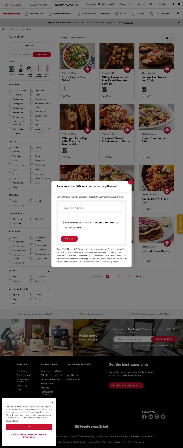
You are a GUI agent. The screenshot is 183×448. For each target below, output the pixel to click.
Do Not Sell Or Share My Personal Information (29, 435)
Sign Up (69, 239)
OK (29, 427)
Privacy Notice (75, 228)
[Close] (52, 402)
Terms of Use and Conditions (105, 223)
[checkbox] (62, 222)
